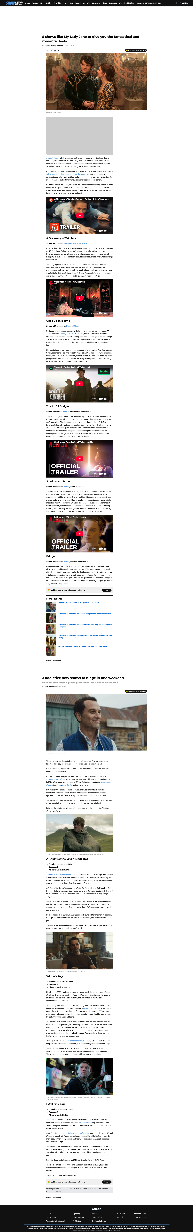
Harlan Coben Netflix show (78, 1133)
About (104, 3)
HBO (42, 3)
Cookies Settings (99, 1221)
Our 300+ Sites (120, 1213)
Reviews (35, 3)
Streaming (96, 3)
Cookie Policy (119, 1217)
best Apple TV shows (91, 1008)
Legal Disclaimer (140, 1217)
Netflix (48, 3)
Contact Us (113, 3)
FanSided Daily (140, 1213)
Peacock (78, 3)
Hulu (71, 3)
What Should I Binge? (127, 3)
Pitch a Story (51, 1217)
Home (48, 660)
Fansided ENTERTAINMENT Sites (149, 3)
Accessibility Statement (55, 1221)
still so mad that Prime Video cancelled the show (65, 174)
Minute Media (35, 1226)
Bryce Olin (49, 686)
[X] (180, 3)
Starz (65, 3)
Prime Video (57, 3)
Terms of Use (97, 1217)
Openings (77, 1213)
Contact (95, 1213)
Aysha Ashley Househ (54, 46)
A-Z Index (77, 1221)
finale (55, 779)
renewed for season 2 (73, 1041)
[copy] (58, 50)
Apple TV (86, 3)
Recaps (27, 3)
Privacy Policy (78, 1217)
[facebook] (176, 3)
